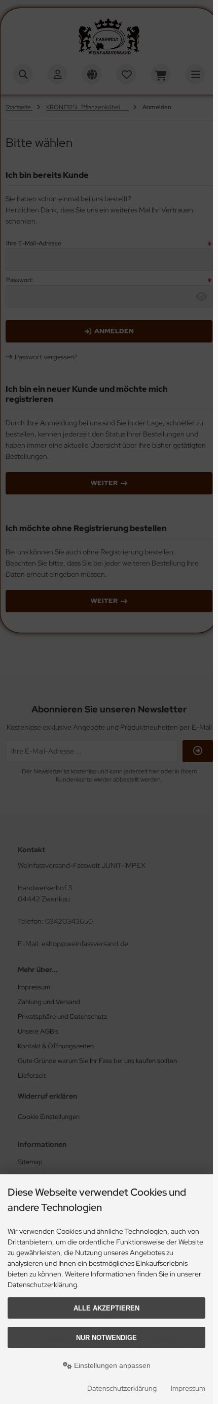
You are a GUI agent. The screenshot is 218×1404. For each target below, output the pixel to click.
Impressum (188, 1388)
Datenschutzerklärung (122, 1388)
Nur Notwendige (106, 1337)
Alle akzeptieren (106, 1308)
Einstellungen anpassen (111, 1365)
